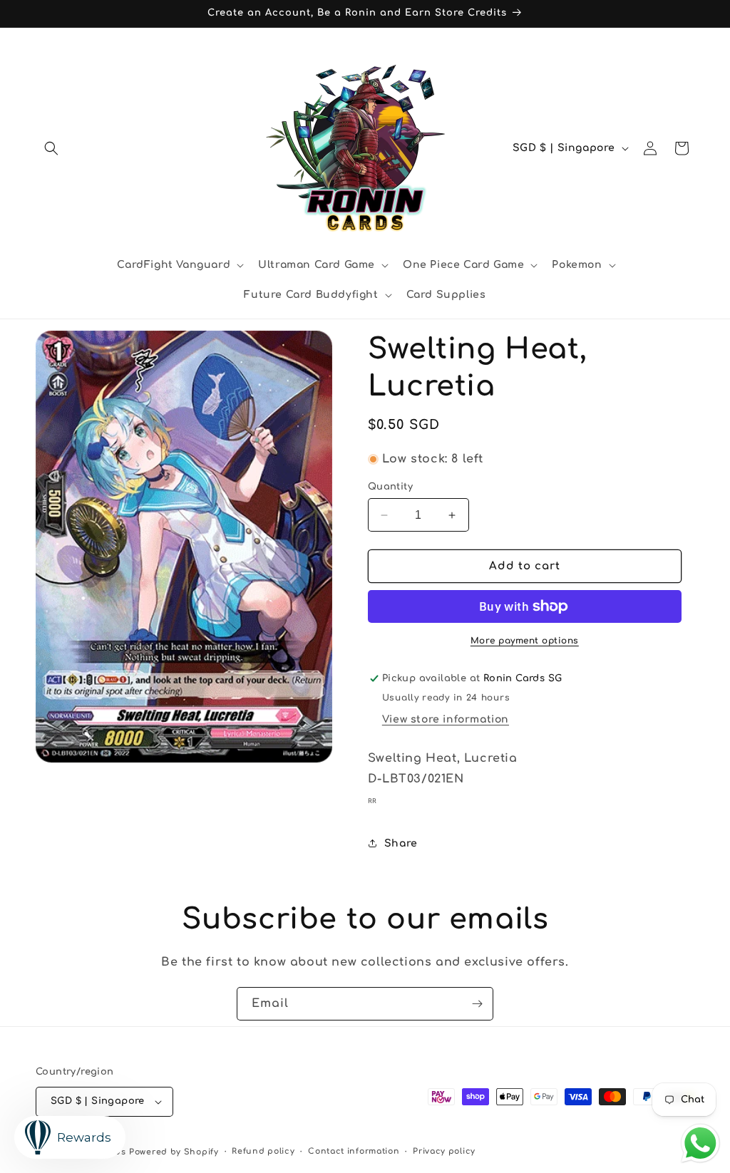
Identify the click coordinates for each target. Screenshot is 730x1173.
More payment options (525, 641)
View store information (445, 719)
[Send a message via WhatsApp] (700, 1143)
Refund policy (263, 1151)
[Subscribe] (477, 1003)
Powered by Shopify (174, 1152)
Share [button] (401, 843)
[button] (51, 148)
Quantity (390, 487)
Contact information (353, 1151)
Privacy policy (444, 1151)
